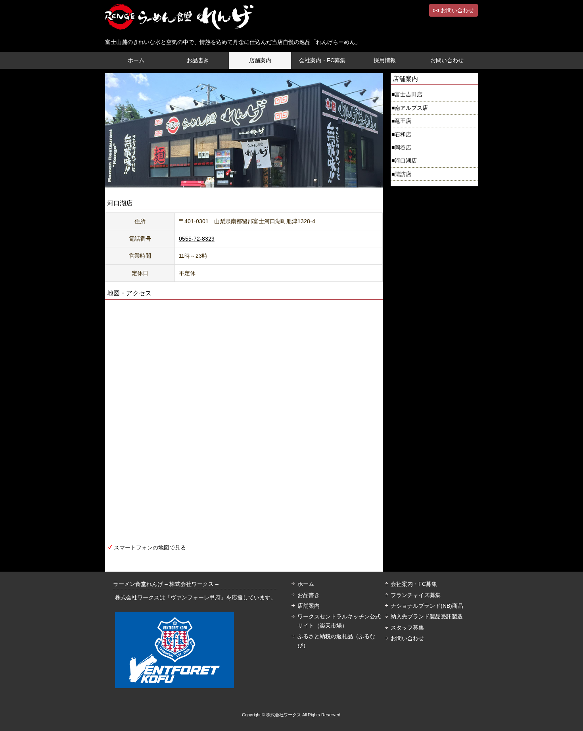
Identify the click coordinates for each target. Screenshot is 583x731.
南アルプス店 (411, 108)
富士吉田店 (408, 94)
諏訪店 (403, 174)
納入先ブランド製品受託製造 (427, 616)
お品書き (198, 60)
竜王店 (403, 121)
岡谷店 (403, 147)
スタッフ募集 (407, 627)
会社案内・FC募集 (322, 60)
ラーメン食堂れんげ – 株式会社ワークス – (166, 584)
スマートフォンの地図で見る (150, 547)
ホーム (136, 60)
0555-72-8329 (197, 238)
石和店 (403, 134)
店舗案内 (260, 60)
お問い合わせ (457, 10)
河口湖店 (406, 160)
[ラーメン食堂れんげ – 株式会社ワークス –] (179, 23)
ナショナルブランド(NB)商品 (427, 606)
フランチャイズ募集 (416, 595)
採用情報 (385, 60)
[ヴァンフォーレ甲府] (174, 684)
